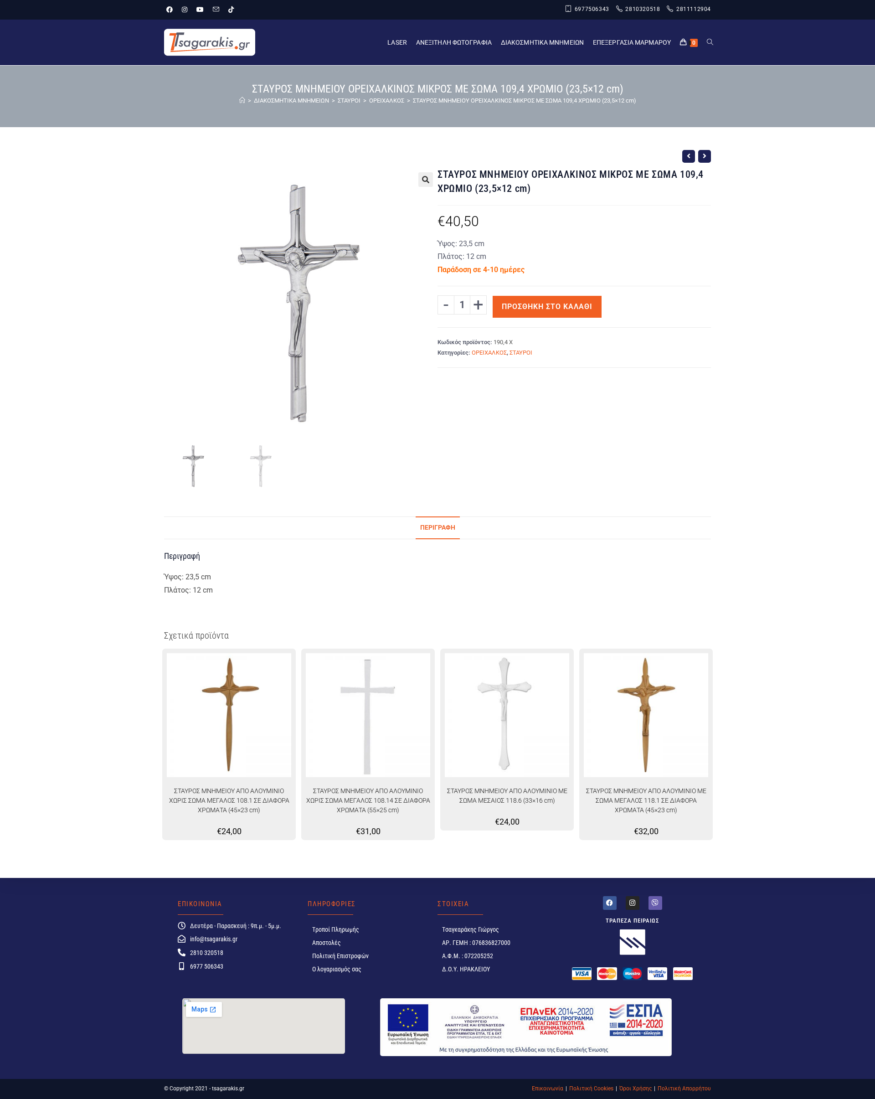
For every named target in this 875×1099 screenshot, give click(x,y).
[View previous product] (688, 156)
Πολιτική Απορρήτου (684, 1088)
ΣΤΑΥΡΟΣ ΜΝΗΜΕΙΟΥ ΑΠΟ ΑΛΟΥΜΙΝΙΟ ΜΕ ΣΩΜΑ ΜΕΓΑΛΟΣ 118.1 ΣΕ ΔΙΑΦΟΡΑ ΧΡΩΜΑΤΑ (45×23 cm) (646, 800)
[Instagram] (632, 903)
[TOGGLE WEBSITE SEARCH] (710, 42)
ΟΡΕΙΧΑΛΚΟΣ (489, 352)
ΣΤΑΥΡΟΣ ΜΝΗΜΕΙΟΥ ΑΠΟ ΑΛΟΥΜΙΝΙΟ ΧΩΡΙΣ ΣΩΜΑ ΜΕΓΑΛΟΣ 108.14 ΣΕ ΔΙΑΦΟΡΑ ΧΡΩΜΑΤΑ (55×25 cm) (368, 800)
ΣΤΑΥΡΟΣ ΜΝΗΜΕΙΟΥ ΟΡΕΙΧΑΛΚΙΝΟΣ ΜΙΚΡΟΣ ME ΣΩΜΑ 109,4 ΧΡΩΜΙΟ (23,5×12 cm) (524, 100)
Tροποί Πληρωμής (335, 929)
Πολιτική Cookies (591, 1088)
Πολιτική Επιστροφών (340, 956)
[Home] (242, 100)
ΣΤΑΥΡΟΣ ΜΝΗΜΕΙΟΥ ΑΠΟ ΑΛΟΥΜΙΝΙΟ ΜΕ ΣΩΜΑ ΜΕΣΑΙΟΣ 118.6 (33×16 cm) (507, 795)
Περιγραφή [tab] (437, 527)
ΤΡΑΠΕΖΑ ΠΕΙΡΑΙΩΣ (632, 920)
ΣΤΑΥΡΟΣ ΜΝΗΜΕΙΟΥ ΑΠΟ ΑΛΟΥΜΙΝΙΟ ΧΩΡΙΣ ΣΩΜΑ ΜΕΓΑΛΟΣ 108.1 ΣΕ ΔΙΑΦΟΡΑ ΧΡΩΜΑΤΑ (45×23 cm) (229, 800)
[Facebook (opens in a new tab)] (171, 9)
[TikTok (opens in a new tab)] (231, 9)
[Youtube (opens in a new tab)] (200, 9)
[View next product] (704, 156)
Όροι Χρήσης (635, 1088)
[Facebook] (610, 903)
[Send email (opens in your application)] (216, 9)
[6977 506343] (181, 966)
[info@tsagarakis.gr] (181, 939)
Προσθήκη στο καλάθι (547, 306)
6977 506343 (206, 966)
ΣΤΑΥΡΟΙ (521, 352)
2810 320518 (206, 952)
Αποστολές (326, 942)
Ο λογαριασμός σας (336, 969)
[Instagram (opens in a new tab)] (184, 9)
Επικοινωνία (547, 1088)
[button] (425, 179)
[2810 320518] (181, 952)
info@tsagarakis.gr (213, 939)
